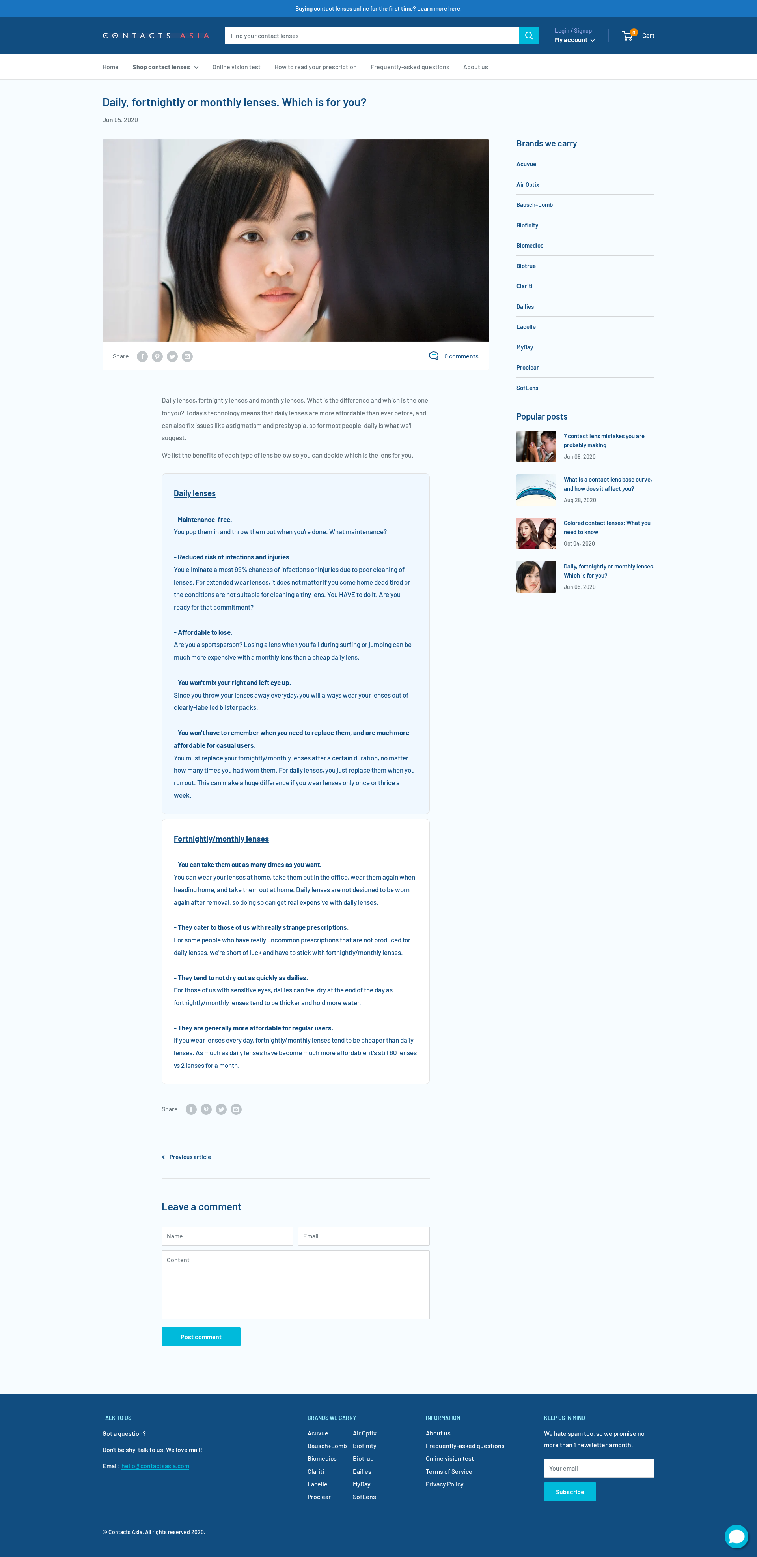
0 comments (461, 356)
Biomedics (529, 245)
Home (111, 66)
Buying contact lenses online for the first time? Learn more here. (378, 8)
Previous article (190, 1156)
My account (572, 39)
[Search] (529, 35)
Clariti (524, 285)
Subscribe (570, 1491)
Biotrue (526, 265)
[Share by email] (187, 356)
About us (475, 66)
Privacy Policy (445, 1484)
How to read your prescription (315, 66)
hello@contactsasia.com (155, 1465)
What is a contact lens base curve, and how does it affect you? (608, 484)
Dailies (525, 306)
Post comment (201, 1336)
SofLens (527, 387)
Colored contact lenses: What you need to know (607, 527)
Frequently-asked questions (410, 66)
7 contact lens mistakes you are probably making (604, 440)
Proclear (527, 367)
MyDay (524, 347)
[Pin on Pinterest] (157, 356)
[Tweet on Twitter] (172, 356)
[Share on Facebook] (142, 356)
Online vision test (237, 66)
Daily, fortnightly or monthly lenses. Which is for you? (609, 571)
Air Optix (527, 184)
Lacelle (526, 326)
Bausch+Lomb (534, 204)
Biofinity (527, 225)
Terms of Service (449, 1471)
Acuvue (526, 163)
